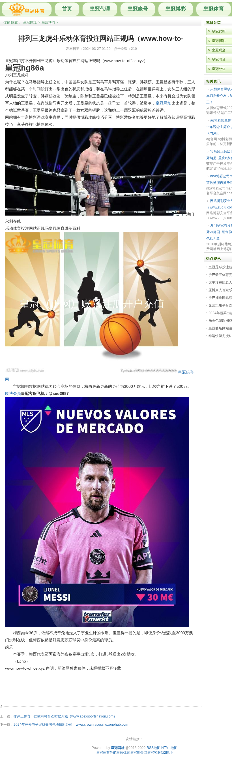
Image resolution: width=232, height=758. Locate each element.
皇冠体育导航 (106, 753)
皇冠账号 (138, 9)
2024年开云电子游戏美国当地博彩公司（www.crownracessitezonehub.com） (73, 725)
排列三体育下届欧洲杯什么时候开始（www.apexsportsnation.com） (65, 716)
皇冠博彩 (176, 9)
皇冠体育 (213, 9)
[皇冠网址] (27, 9)
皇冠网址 (30, 22)
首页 (67, 9)
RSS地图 (153, 748)
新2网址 (167, 753)
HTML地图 (169, 748)
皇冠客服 (154, 753)
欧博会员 (13, 393)
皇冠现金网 (138, 753)
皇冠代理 (100, 9)
